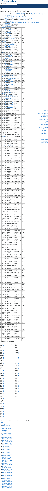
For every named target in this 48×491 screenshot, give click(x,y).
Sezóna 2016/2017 (6, 446)
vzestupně (25, 19)
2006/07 (8, 13)
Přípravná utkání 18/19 (10, 44)
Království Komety (43, 119)
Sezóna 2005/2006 (7, 483)
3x (3, 347)
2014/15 (8, 15)
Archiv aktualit (44, 139)
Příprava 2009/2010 (7, 472)
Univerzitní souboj (9, 69)
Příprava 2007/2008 (7, 478)
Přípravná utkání (6, 425)
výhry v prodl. (18, 22)
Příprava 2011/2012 (7, 464)
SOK (32, 21)
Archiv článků (44, 138)
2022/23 (8, 16)
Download (45, 128)
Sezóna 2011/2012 (6, 463)
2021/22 (42, 15)
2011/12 (33, 13)
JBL (16, 21)
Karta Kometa (44, 133)
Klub (3, 14)
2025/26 (23, 16)
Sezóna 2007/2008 (7, 477)
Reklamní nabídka (9, 105)
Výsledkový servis (6, 433)
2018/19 (27, 15)
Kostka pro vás (44, 132)
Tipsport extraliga (6, 424)
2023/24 (13, 16)
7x (3, 362)
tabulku (6, 24)
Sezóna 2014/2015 (6, 452)
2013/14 (42, 13)
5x (3, 372)
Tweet (1, 422)
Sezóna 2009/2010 (7, 471)
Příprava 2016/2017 (7, 448)
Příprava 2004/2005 (7, 487)
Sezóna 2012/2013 (6, 458)
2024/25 (18, 16)
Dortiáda (46, 121)
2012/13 (38, 13)
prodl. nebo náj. (31, 22)
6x (3, 360)
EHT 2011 (4, 466)
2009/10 (23, 13)
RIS (27, 21)
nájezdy (25, 22)
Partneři (4, 93)
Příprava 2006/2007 (7, 481)
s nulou (38, 22)
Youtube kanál (44, 142)
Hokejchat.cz (45, 130)
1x (3, 345)
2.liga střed (24, 18)
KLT (18, 21)
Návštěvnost (5, 430)
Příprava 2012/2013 (7, 460)
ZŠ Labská (7, 86)
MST (25, 21)
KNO (20, 21)
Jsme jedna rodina (43, 112)
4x (3, 349)
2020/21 (37, 15)
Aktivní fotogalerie (43, 127)
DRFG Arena (8, 29)
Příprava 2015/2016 (7, 451)
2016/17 (17, 15)
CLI (11, 21)
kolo (7, 19)
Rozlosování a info (6, 434)
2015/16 (13, 15)
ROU (29, 21)
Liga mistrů (5, 427)
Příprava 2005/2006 (7, 484)
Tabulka (4, 431)
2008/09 (18, 13)
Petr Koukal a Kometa (43, 113)
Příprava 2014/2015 (7, 454)
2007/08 (13, 13)
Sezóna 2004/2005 (7, 486)
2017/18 (22, 15)
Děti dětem (45, 110)
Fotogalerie (45, 125)
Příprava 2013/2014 (7, 457)
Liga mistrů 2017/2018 (7, 441)
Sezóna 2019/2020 (7, 437)
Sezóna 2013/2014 (6, 455)
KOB (22, 21)
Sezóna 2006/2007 (7, 480)
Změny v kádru (8, 55)
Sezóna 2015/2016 (6, 449)
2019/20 (32, 15)
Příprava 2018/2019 (7, 440)
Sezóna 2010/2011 (6, 467)
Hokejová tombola (43, 116)
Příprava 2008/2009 (7, 475)
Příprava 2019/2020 (7, 438)
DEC (13, 21)
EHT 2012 (4, 461)
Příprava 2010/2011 (7, 469)
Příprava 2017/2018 (7, 445)
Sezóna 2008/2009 (7, 474)
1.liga (12, 18)
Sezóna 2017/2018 (6, 443)
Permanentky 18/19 (9, 43)
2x (3, 353)
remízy (12, 22)
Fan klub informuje (43, 124)
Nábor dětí (7, 83)
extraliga (8, 18)
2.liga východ (31, 18)
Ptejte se (46, 122)
